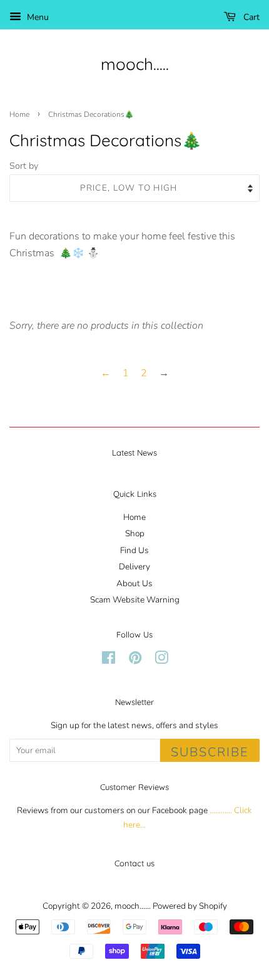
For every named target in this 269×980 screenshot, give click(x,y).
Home (19, 114)
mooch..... (135, 64)
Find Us (134, 550)
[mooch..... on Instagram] (161, 660)
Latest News (134, 453)
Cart (250, 17)
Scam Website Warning (135, 600)
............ (221, 810)
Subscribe (210, 752)
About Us (134, 583)
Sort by (23, 165)
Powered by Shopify (190, 906)
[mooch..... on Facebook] (108, 660)
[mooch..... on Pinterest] (135, 660)
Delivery (134, 566)
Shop (135, 533)
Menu (36, 17)
